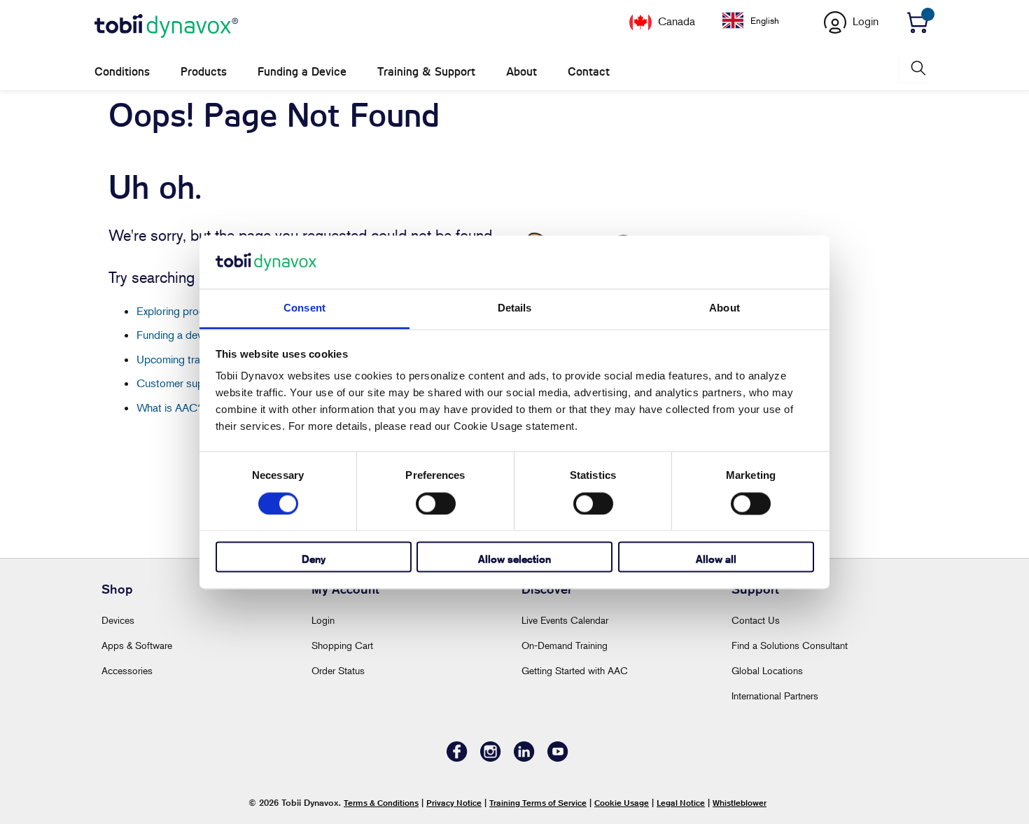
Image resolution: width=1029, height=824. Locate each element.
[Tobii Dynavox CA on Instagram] (490, 758)
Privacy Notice (454, 802)
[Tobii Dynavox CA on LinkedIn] (524, 758)
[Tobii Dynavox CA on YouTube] (557, 758)
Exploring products (180, 311)
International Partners (775, 695)
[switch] (436, 503)
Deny (314, 559)
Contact (589, 71)
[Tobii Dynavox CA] (166, 26)
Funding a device (176, 335)
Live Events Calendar (565, 620)
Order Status (338, 670)
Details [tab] (515, 308)
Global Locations (767, 670)
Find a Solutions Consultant (790, 645)
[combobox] (761, 20)
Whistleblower (739, 802)
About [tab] (724, 308)
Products (204, 71)
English (764, 20)
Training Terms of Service (538, 802)
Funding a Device (302, 71)
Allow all (716, 559)
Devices (118, 620)
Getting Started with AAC (575, 670)
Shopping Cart (342, 645)
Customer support (179, 383)
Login (323, 620)
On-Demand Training (565, 645)
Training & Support (426, 71)
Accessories (127, 670)
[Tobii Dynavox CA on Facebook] (457, 758)
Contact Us (756, 620)
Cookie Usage (621, 802)
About (521, 71)
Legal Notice (681, 802)
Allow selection (514, 559)
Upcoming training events (195, 359)
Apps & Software (137, 645)
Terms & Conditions (381, 802)
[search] (916, 68)
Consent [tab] (305, 308)
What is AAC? (170, 407)
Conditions (122, 71)
